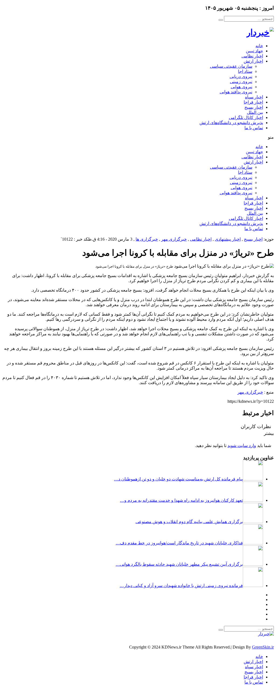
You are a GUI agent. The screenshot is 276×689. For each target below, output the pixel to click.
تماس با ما (253, 127)
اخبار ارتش (253, 61)
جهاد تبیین (254, 51)
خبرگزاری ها (147, 239)
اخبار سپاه (254, 97)
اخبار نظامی (252, 56)
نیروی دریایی (241, 76)
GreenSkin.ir (263, 647)
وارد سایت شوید (241, 445)
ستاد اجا (245, 71)
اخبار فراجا (253, 102)
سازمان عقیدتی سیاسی (231, 66)
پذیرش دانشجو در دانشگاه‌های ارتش (231, 122)
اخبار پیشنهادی (228, 239)
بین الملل (255, 112)
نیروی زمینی (241, 81)
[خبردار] (260, 32)
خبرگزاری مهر (174, 239)
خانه (259, 45)
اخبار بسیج (253, 107)
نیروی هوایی (241, 86)
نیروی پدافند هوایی (236, 92)
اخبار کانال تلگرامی (246, 117)
